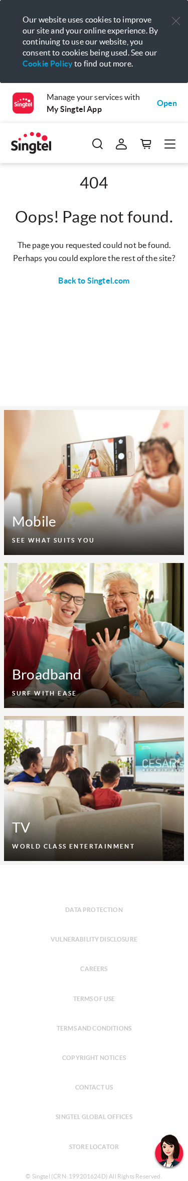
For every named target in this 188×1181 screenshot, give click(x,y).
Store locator (94, 1147)
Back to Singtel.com (93, 280)
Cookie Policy (48, 63)
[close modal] (176, 14)
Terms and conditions (94, 1028)
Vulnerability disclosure (94, 939)
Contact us (94, 1087)
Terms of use (94, 999)
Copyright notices (94, 1057)
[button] (176, 21)
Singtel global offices (94, 1117)
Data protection (93, 909)
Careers (93, 969)
